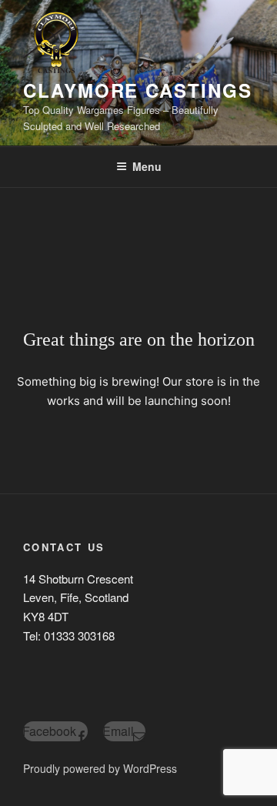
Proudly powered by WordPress (100, 768)
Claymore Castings (137, 90)
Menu (147, 166)
